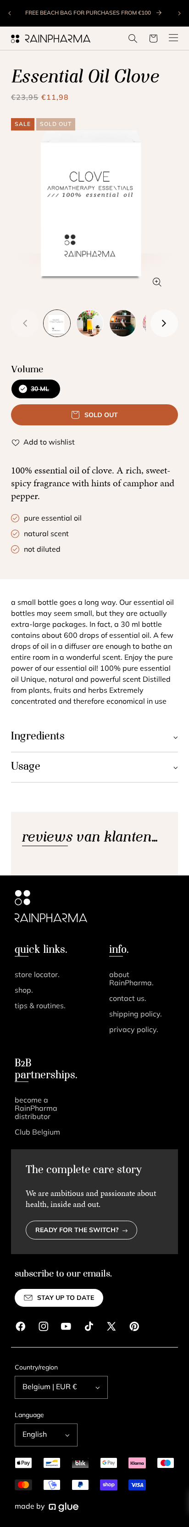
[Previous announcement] (10, 13)
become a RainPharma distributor (36, 1109)
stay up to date (65, 1298)
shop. (24, 990)
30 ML (36, 392)
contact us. (127, 999)
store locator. (37, 975)
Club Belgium (37, 1132)
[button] (133, 38)
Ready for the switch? (77, 1230)
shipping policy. (135, 1014)
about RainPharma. (131, 979)
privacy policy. (133, 1030)
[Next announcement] (179, 13)
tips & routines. (40, 1006)
